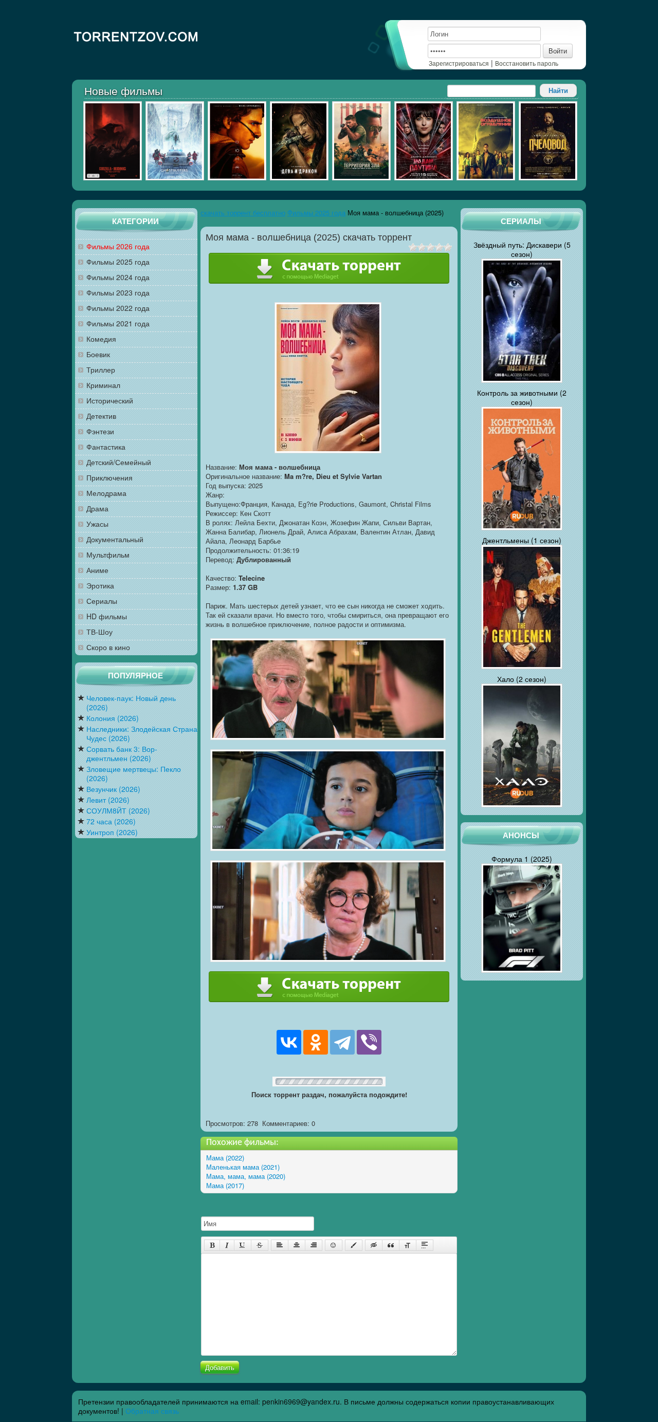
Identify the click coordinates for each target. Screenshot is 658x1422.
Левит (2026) (108, 800)
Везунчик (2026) (113, 789)
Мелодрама (106, 493)
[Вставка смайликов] (333, 1245)
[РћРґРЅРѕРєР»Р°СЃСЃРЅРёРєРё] (315, 1042)
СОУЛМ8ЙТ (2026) (118, 811)
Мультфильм (108, 555)
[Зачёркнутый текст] (259, 1245)
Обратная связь (152, 1411)
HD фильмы (106, 616)
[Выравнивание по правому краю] (313, 1245)
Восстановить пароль (526, 63)
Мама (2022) (225, 1157)
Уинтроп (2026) (112, 832)
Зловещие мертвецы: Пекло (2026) (133, 773)
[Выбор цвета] (353, 1245)
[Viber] (369, 1042)
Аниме (97, 570)
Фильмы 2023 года (118, 293)
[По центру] (296, 1245)
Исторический (109, 400)
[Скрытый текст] (373, 1245)
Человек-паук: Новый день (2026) (131, 702)
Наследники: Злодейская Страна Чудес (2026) (141, 733)
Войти (558, 51)
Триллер (100, 370)
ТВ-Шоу (99, 632)
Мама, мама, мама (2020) (245, 1176)
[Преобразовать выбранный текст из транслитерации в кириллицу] (407, 1245)
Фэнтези (100, 431)
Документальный (114, 539)
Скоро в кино (108, 647)
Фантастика (105, 447)
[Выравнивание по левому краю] (279, 1245)
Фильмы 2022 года (118, 308)
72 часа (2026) (111, 821)
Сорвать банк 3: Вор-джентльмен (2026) (121, 753)
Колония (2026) (112, 718)
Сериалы (101, 601)
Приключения (109, 478)
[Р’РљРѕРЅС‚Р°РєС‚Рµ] (289, 1042)
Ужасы (97, 524)
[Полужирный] (212, 1245)
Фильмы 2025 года (118, 262)
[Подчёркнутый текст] (242, 1245)
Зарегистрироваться (459, 63)
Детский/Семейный (118, 462)
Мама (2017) (225, 1185)
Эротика (100, 585)
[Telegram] (342, 1042)
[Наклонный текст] (227, 1245)
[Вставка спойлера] (424, 1245)
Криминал (103, 385)
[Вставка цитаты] (390, 1245)
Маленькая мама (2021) (243, 1167)
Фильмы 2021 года (118, 323)
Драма (97, 508)
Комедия (101, 339)
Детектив (101, 416)
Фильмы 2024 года (118, 277)
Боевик (98, 354)
